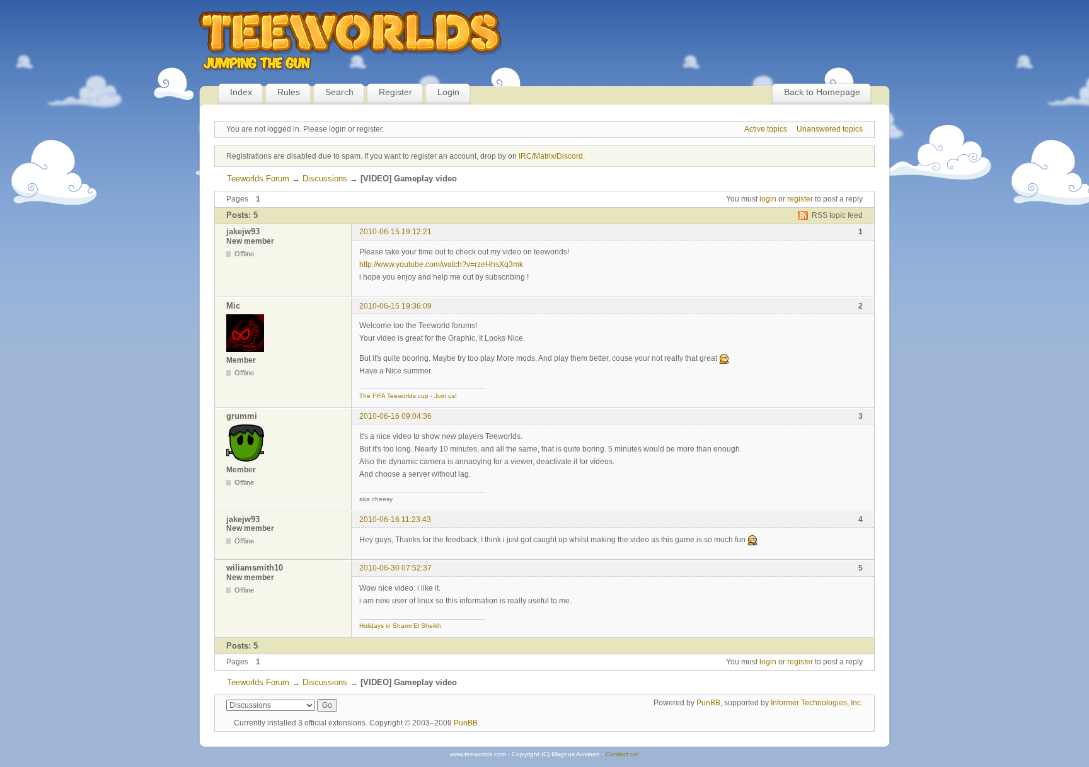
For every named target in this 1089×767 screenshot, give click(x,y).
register (800, 199)
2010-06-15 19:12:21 (395, 231)
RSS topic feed (837, 215)
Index (241, 92)
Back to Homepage (822, 92)
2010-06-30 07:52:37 (395, 568)
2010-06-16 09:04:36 (395, 416)
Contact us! (622, 754)
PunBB (708, 702)
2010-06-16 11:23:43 (395, 519)
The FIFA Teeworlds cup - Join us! (408, 395)
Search (339, 92)
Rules (288, 92)
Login (448, 92)
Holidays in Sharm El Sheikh (400, 625)
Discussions (324, 178)
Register (395, 92)
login (767, 199)
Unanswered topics (830, 129)
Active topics (765, 129)
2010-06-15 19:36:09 (395, 306)
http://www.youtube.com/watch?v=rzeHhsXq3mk (441, 264)
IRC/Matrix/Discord (551, 156)
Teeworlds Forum (258, 178)
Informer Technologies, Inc (816, 702)
